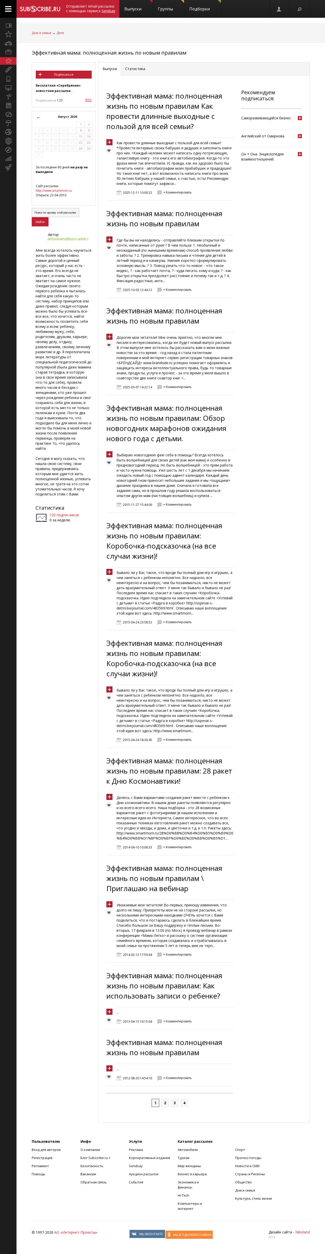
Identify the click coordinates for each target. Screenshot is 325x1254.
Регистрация (42, 1157)
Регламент (40, 1166)
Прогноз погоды (248, 1157)
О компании (90, 1149)
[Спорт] (8, 132)
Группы (165, 9)
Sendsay (136, 1166)
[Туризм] (8, 150)
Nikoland (302, 1232)
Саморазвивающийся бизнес (266, 118)
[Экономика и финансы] (8, 159)
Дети (60, 33)
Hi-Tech (183, 1195)
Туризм (183, 1157)
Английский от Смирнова (262, 136)
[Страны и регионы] (8, 141)
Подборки (199, 9)
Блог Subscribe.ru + (95, 1157)
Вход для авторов (46, 1149)
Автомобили (188, 1149)
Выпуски (132, 9)
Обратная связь (93, 1182)
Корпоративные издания (149, 1157)
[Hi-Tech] (8, 79)
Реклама (136, 1149)
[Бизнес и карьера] (8, 52)
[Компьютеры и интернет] (8, 87)
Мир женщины (189, 1166)
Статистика (50, 507)
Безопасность (91, 1166)
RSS (88, 100)
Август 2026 (67, 117)
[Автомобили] (8, 43)
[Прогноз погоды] (8, 123)
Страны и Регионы (250, 1174)
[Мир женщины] (8, 70)
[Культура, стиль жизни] (8, 96)
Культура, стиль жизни (253, 1198)
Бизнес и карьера (192, 1174)
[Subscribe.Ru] (40, 9)
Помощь (38, 1174)
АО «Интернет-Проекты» (76, 1232)
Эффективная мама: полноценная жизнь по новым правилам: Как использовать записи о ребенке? (164, 986)
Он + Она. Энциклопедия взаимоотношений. (262, 157)
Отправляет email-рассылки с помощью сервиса (90, 8)
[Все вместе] (8, 25)
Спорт (240, 1149)
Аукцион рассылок (144, 1174)
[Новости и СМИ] (8, 105)
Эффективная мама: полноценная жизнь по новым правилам (109, 52)
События (136, 1182)
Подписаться (63, 74)
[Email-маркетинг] (8, 167)
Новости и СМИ (247, 1166)
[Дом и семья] (8, 61)
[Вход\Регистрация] (279, 9)
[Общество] (8, 114)
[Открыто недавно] (8, 34)
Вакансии (88, 1174)
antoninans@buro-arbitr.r (68, 238)
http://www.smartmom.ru (54, 190)
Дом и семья (41, 33)
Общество (243, 1182)
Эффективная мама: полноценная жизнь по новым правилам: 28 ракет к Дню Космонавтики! (169, 771)
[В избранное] (110, 152)
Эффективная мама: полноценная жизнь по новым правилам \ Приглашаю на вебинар (164, 878)
